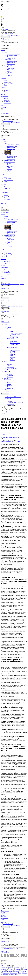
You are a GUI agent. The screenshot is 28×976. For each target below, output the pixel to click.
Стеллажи (9, 72)
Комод (8, 71)
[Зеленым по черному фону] (1, 16)
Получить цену (4, 48)
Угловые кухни (11, 58)
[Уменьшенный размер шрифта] (1, 2)
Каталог (3, 50)
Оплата (6, 98)
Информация (4, 96)
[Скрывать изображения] (1, 21)
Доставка (6, 100)
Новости (3, 920)
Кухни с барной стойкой (13, 54)
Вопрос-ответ (7, 103)
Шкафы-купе (7, 59)
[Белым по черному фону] (1, 11)
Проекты (3, 78)
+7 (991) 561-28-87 (8, 33)
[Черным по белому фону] (1, 9)
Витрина (9, 66)
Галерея (3, 94)
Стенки (9, 73)
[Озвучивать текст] (2, 24)
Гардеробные (10, 68)
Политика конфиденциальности (9, 948)
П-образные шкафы (12, 61)
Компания (3, 87)
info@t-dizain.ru (5, 39)
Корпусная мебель (9, 65)
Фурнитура (7, 91)
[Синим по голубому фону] (1, 13)
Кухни (5, 52)
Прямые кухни (11, 57)
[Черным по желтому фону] (1, 14)
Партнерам (7, 101)
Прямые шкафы (11, 62)
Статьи (3, 105)
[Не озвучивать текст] (1, 26)
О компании (7, 90)
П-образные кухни (12, 55)
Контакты (3, 107)
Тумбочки (9, 75)
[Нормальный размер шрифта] (2, 4)
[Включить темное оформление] (2, 137)
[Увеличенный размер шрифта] (2, 6)
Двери (5, 85)
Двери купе (10, 69)
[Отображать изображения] (1, 19)
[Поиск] (2, 109)
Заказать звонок (5, 36)
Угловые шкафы (11, 64)
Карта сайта (4, 951)
